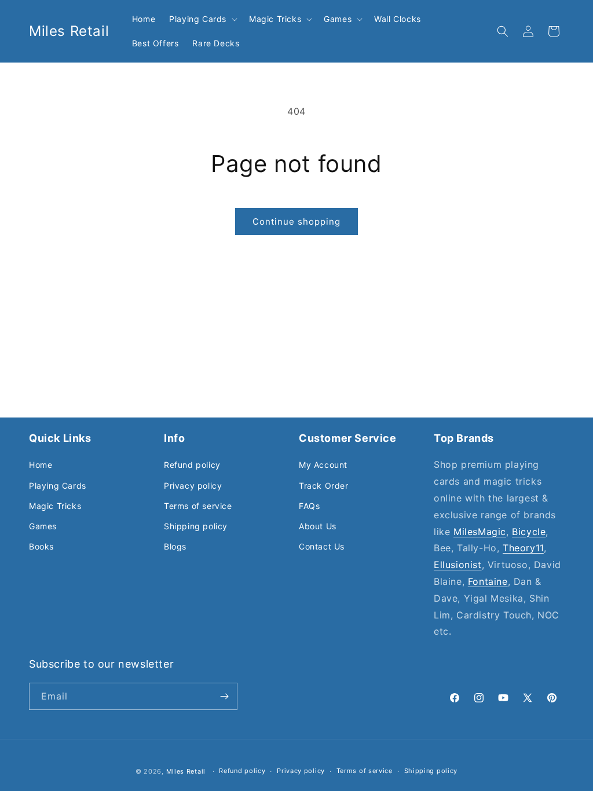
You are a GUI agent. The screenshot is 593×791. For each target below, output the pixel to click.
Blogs (175, 546)
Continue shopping (296, 221)
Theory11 (523, 548)
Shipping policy (196, 526)
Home (40, 465)
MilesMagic (479, 531)
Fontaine (488, 581)
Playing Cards (57, 485)
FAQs (309, 506)
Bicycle (529, 531)
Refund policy (192, 465)
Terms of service (198, 506)
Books (41, 546)
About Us (317, 526)
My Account (323, 465)
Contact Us (322, 546)
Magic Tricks (55, 506)
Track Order (324, 485)
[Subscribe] (224, 696)
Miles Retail (186, 771)
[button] (202, 19)
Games (43, 526)
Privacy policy (193, 485)
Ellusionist (458, 564)
